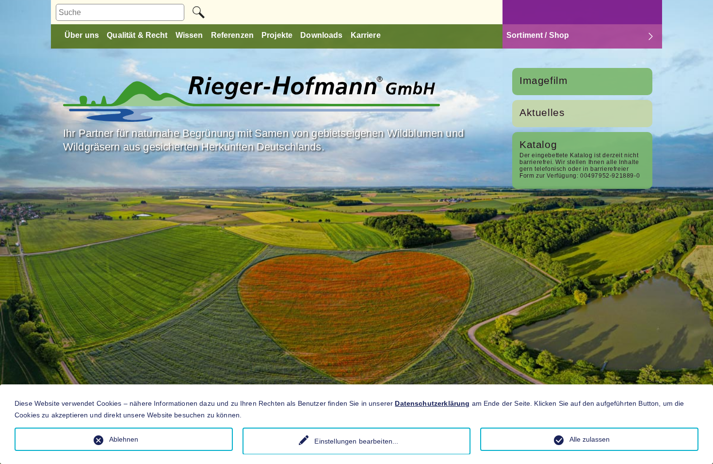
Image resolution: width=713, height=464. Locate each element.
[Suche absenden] (199, 12)
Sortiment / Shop (537, 35)
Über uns (82, 35)
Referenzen (232, 35)
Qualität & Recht (137, 35)
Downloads (321, 35)
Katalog (538, 144)
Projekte (276, 35)
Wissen (189, 35)
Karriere (366, 35)
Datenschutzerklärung (432, 403)
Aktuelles (542, 112)
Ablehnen (123, 439)
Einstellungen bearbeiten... (356, 441)
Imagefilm (543, 80)
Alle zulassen (589, 439)
